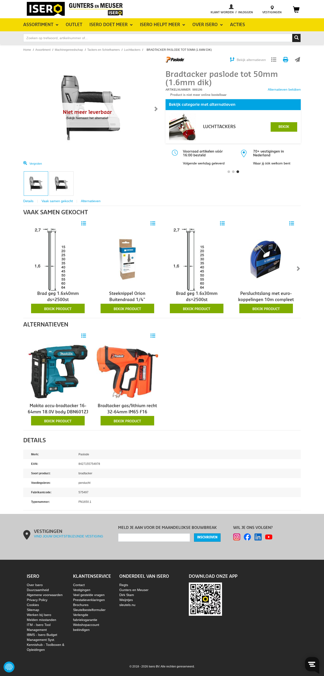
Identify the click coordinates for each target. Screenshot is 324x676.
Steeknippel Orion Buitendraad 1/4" (127, 297)
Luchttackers (132, 49)
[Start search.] (296, 38)
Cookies (33, 605)
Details (28, 201)
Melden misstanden (41, 620)
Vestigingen (81, 590)
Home (27, 49)
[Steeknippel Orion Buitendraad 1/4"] (127, 259)
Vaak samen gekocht (57, 201)
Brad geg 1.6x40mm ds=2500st (58, 297)
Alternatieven (91, 201)
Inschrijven (207, 537)
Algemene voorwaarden (45, 595)
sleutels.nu (127, 605)
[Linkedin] (258, 537)
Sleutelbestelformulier (89, 610)
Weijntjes (126, 600)
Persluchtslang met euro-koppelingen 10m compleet (266, 297)
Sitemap (33, 610)
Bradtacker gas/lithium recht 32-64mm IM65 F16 (127, 409)
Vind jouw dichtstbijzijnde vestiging (68, 536)
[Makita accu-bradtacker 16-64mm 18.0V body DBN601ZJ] (58, 371)
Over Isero (35, 585)
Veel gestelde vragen (89, 595)
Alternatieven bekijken (284, 89)
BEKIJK (283, 127)
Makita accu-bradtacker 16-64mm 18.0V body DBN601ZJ (58, 409)
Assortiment (43, 49)
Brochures (80, 605)
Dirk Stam (126, 595)
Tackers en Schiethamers (103, 49)
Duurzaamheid (38, 590)
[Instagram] (236, 537)
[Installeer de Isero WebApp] (205, 599)
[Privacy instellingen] (9, 667)
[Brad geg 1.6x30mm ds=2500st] (197, 259)
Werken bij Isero (39, 615)
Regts (123, 585)
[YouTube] (268, 537)
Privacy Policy (37, 600)
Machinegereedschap (69, 49)
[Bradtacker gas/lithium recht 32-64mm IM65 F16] (127, 371)
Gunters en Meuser (133, 590)
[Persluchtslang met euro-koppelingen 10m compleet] (266, 259)
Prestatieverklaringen (89, 600)
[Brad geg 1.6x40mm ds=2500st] (58, 259)
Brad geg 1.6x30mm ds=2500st (197, 297)
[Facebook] (247, 537)
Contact (79, 585)
